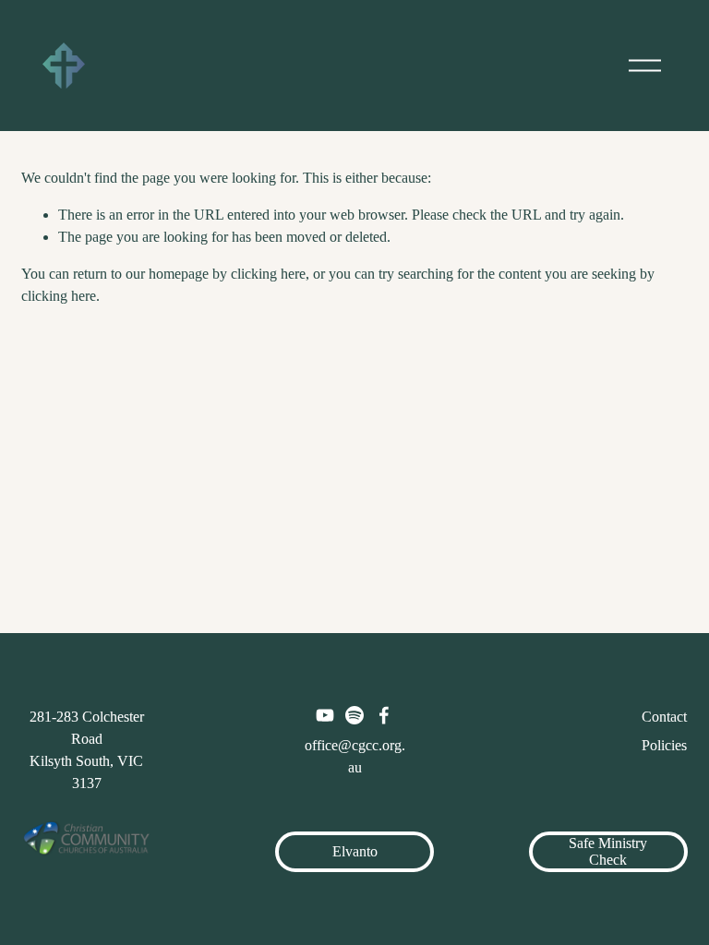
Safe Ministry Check (608, 851)
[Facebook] (384, 715)
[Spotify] (354, 715)
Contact (664, 716)
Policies (664, 745)
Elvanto (355, 851)
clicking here (268, 273)
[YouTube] (325, 715)
